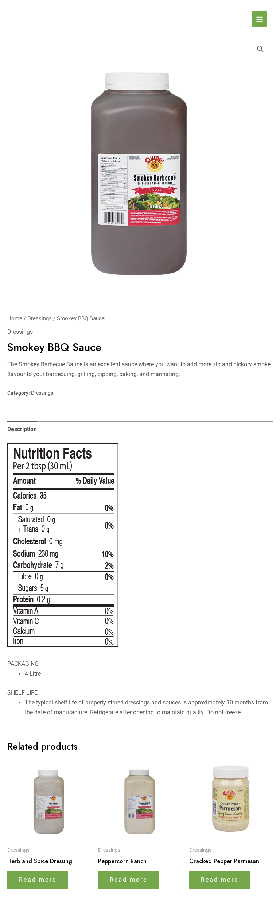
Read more (38, 879)
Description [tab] (22, 429)
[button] (260, 48)
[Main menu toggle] (259, 19)
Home (14, 318)
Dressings (39, 318)
